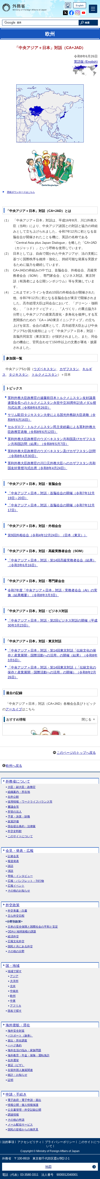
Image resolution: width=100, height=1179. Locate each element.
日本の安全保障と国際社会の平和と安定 (33, 926)
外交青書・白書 (17, 910)
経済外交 (13, 936)
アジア (14, 976)
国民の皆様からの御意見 (23, 1129)
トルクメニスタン (45, 374)
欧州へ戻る (14, 765)
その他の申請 (16, 1119)
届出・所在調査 (17, 1040)
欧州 (13, 996)
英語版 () (86, 61)
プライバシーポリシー (60, 1142)
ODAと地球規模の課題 (22, 931)
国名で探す (15, 1010)
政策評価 (13, 821)
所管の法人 (15, 811)
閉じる (86, 719)
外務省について (18, 781)
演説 (10, 871)
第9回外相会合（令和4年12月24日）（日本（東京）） (47, 535)
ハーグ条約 (15, 1045)
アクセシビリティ (29, 1142)
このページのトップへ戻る (76, 752)
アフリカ (15, 1005)
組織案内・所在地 (19, 792)
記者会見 (13, 856)
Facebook (71, 12)
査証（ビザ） (16, 1065)
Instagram (77, 12)
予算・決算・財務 (19, 816)
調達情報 (13, 1114)
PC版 (68, 5)
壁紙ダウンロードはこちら (21, 192)
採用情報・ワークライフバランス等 (30, 801)
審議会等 (13, 806)
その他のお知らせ (19, 890)
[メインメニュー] (93, 9)
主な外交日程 (16, 915)
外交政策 (13, 905)
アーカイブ (14, 709)
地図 (48, 1167)
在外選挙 (13, 1060)
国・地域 (13, 966)
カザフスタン (69, 369)
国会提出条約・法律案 (22, 826)
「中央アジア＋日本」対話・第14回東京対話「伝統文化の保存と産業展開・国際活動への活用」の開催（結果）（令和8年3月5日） (52, 655)
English (80, 5)
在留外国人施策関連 (20, 1070)
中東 (13, 1000)
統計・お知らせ (17, 1075)
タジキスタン (18, 374)
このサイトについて (20, 836)
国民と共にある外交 (20, 946)
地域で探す (15, 971)
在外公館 (13, 796)
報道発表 (13, 861)
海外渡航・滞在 (18, 1025)
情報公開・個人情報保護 (23, 1105)
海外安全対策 (16, 1030)
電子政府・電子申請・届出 (24, 1100)
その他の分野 (16, 951)
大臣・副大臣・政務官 (22, 787)
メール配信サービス (20, 1124)
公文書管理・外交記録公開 (24, 1109)
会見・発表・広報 (19, 851)
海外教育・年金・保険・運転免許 (29, 1055)
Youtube (83, 12)
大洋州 (14, 981)
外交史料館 (15, 831)
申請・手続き (16, 1094)
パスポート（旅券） (20, 1035)
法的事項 (8, 1142)
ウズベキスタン (44, 369)
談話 (10, 866)
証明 (10, 1080)
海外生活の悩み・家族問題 (24, 1050)
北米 (13, 986)
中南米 (14, 991)
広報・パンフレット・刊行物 (26, 881)
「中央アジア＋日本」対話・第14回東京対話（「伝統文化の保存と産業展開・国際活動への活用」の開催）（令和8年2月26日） (52, 672)
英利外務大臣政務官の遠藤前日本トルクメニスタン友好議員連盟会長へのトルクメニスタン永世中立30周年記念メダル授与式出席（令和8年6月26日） (52, 402)
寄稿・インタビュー (20, 876)
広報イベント (16, 885)
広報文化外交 (16, 941)
